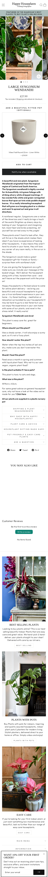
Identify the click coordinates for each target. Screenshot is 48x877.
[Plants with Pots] (24, 683)
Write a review (24, 532)
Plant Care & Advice (24, 424)
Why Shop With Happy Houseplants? (24, 417)
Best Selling (24, 645)
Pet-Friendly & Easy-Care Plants (24, 436)
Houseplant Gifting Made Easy (24, 429)
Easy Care (24, 833)
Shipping (19, 99)
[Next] (46, 136)
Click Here (21, 394)
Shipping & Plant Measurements (24, 410)
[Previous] (2, 136)
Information (23, 849)
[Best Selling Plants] (24, 588)
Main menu (23, 841)
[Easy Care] (24, 779)
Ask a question (24, 442)
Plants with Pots (24, 740)
